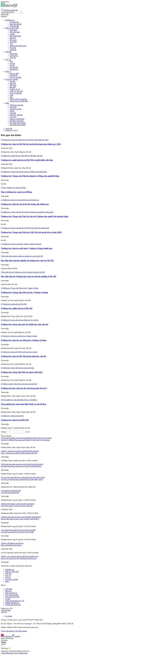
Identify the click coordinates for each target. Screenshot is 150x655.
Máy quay (13, 40)
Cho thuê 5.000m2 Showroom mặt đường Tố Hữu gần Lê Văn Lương (25, 440)
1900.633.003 (6, 610)
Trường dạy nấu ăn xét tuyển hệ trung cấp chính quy (25, 204)
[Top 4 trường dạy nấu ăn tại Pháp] (13, 188)
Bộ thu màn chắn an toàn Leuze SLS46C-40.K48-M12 (20, 519)
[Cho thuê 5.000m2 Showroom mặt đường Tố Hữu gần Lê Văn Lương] (26, 438)
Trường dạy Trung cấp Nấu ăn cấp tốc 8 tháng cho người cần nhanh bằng (34, 216)
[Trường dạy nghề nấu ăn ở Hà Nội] (14, 304)
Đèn (11, 97)
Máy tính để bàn (15, 36)
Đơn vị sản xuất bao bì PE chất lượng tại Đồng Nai (18, 558)
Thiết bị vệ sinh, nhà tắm (18, 99)
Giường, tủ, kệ (15, 89)
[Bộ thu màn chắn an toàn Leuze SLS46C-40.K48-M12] (21, 517)
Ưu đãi (7, 599)
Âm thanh (13, 42)
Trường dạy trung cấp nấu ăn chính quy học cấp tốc (24, 324)
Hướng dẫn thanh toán (13, 605)
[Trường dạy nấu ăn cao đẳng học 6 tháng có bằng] (19, 336)
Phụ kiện (13, 48)
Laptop (12, 34)
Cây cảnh (13, 117)
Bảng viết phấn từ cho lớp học (11, 545)
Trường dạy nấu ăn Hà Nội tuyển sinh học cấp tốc (23, 356)
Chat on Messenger (20, 653)
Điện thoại (13, 30)
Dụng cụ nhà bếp (16, 93)
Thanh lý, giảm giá (16, 115)
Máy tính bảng (15, 32)
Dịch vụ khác (14, 73)
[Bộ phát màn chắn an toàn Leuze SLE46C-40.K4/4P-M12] (22, 464)
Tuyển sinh (13, 54)
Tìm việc (13, 58)
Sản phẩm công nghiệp (18, 123)
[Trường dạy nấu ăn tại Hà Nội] (12, 416)
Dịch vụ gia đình (15, 77)
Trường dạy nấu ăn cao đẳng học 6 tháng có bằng (23, 340)
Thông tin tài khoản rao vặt (14, 601)
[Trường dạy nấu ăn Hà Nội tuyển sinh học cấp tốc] (19, 352)
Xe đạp (12, 65)
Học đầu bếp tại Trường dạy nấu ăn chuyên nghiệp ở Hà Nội (28, 276)
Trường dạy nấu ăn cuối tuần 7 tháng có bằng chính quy (26, 248)
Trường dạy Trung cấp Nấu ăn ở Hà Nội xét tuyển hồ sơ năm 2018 (31, 232)
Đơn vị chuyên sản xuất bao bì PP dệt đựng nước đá (19, 453)
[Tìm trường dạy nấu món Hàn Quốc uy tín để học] (19, 400)
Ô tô (11, 62)
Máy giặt (13, 83)
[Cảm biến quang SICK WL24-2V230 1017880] (18, 530)
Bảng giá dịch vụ (11, 593)
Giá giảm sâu (14, 22)
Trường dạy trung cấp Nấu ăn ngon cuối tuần (21, 372)
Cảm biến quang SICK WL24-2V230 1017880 (17, 532)
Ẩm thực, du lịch (15, 109)
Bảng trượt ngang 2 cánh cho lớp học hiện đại (17, 506)
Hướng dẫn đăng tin (12, 603)
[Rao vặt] (9, 7)
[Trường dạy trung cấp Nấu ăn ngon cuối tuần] (17, 368)
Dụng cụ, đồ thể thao (17, 119)
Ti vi (11, 44)
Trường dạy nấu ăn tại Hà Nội (15, 420)
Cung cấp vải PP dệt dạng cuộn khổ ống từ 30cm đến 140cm (22, 479)
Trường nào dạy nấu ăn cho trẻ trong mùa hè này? (24, 388)
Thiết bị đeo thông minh (18, 46)
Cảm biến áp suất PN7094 (10, 493)
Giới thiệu (8, 589)
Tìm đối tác (14, 75)
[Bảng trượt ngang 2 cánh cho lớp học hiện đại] (17, 504)
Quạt (11, 95)
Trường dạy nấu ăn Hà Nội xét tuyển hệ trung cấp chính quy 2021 (31, 144)
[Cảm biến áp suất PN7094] (11, 491)
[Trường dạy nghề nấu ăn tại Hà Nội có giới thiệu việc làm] (22, 156)
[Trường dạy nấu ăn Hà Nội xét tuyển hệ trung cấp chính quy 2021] (25, 140)
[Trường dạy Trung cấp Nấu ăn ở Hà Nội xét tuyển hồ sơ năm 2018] (25, 228)
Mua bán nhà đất (15, 24)
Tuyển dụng (14, 56)
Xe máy (12, 64)
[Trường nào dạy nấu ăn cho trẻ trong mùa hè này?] (19, 384)
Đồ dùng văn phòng (17, 121)
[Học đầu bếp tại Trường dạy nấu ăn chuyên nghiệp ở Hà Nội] (23, 272)
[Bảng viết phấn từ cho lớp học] (12, 543)
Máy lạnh (13, 85)
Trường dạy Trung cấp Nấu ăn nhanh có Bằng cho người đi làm (30, 176)
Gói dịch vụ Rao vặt (10, 10)
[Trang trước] (2, 434)
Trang (3, 432)
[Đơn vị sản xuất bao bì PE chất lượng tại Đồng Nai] (19, 556)
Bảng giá (8, 591)
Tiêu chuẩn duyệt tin (12, 597)
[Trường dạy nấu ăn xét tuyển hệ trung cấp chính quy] (20, 200)
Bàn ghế (12, 87)
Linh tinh (13, 113)
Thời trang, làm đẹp (16, 105)
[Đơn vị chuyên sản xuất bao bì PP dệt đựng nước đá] (20, 451)
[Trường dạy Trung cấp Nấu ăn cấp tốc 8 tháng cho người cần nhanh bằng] (27, 212)
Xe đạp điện (14, 67)
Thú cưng (13, 107)
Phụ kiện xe (14, 69)
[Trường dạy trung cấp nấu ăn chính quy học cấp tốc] (19, 320)
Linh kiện (13, 50)
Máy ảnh (13, 38)
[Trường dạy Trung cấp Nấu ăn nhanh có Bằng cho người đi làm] (24, 172)
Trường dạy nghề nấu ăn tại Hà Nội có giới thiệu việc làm (27, 160)
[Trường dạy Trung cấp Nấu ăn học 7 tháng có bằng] (19, 288)
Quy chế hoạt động (12, 595)
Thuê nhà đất (14, 26)
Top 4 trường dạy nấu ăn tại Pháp (16, 192)
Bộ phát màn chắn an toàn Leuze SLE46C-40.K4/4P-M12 (21, 466)
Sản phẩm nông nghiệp (18, 125)
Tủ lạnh (12, 81)
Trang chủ (8, 128)
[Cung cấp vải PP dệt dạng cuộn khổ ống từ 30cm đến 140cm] (23, 477)
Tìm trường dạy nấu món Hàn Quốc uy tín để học (23, 404)
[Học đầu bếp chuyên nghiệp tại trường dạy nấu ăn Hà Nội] (22, 256)
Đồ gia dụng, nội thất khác (19, 101)
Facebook (8, 616)
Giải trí (12, 111)
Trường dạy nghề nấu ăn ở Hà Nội (16, 308)
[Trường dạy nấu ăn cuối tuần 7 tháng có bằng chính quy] (21, 244)
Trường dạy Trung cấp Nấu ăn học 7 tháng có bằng (24, 292)
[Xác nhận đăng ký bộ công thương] (14, 631)
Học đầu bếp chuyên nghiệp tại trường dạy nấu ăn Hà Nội (27, 260)
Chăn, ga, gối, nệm (16, 91)
